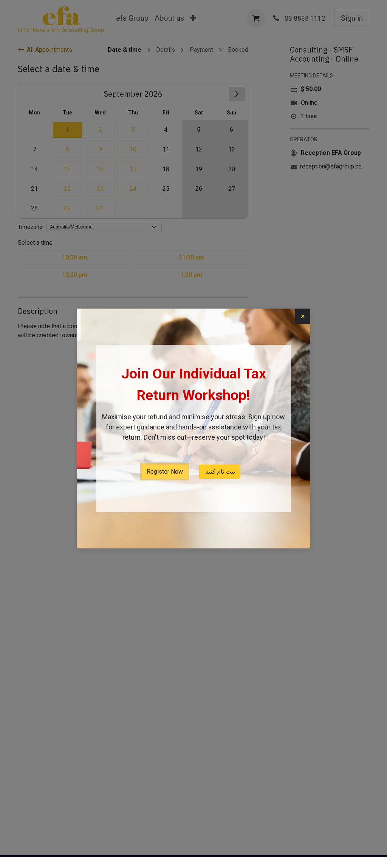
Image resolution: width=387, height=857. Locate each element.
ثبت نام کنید (219, 471)
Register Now (165, 471)
